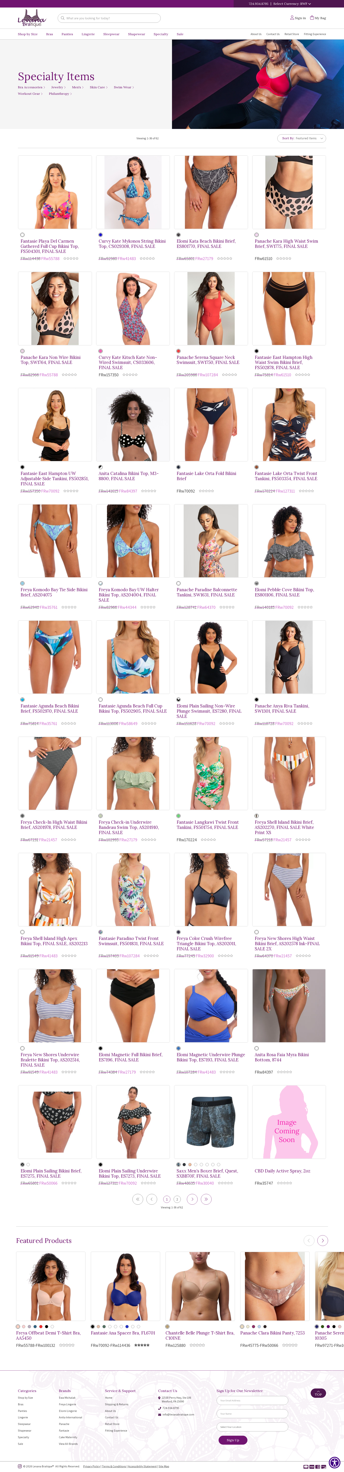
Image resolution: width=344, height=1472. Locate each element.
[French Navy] (178, 467)
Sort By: (288, 138)
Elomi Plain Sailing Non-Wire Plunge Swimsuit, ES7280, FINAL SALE (209, 711)
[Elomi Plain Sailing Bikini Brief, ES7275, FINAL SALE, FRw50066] (55, 1122)
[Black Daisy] (22, 1164)
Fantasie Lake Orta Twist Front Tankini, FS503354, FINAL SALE (286, 476)
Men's (77, 87)
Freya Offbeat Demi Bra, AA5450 (48, 1336)
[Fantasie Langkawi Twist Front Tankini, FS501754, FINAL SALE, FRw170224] (211, 773)
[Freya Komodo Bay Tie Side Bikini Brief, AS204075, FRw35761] (55, 541)
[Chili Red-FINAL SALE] (41, 1326)
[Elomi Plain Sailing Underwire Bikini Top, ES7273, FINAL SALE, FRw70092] (133, 1122)
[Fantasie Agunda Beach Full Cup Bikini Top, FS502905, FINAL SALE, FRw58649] (133, 657)
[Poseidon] (35, 1326)
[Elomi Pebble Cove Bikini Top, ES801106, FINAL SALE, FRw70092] (289, 541)
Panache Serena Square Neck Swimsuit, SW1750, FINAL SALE (208, 360)
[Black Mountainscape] (201, 1164)
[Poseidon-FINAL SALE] (52, 1326)
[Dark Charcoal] (207, 1164)
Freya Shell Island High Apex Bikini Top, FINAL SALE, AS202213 (54, 941)
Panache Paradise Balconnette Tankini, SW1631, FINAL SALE (207, 592)
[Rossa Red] (178, 351)
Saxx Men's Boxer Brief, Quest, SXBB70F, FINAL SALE (207, 1174)
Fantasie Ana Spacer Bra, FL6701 (123, 1333)
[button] (322, 1240)
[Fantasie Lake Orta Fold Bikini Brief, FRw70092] (211, 425)
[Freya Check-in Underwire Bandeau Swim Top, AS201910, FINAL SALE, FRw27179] (133, 773)
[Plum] (253, 1326)
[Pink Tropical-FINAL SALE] (178, 583)
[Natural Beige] (18, 1326)
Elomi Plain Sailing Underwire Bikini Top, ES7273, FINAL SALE (130, 1174)
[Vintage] (339, 1326)
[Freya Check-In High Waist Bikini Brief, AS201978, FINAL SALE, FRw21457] (55, 773)
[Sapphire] (127, 1326)
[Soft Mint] (100, 932)
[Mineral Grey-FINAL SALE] (29, 1326)
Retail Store (292, 34)
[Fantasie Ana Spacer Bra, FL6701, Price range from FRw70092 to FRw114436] (125, 1286)
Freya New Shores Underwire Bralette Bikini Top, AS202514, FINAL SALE (50, 1060)
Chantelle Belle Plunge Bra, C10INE (200, 1336)
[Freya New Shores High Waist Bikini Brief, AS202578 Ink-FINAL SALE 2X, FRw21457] (289, 890)
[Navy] (317, 1326)
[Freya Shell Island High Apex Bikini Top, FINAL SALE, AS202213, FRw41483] (55, 890)
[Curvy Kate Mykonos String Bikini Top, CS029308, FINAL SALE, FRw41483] (133, 192)
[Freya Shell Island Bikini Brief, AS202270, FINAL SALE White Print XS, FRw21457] (289, 773)
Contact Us (273, 34)
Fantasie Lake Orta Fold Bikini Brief (206, 476)
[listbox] (308, 138)
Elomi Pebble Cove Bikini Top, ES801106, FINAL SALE (284, 592)
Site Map (164, 1466)
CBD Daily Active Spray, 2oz (282, 1171)
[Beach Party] (22, 235)
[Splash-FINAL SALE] (22, 699)
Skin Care (98, 87)
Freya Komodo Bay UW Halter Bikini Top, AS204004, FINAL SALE (129, 595)
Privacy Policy (91, 1466)
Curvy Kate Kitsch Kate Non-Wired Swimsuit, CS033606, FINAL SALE (128, 362)
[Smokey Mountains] (178, 1164)
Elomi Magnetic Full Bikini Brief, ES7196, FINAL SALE (131, 1057)
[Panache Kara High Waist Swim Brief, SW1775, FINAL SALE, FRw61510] (289, 192)
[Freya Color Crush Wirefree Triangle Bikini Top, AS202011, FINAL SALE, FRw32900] (211, 890)
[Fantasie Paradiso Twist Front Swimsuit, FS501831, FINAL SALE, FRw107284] (133, 890)
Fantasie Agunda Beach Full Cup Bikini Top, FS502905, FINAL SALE (133, 709)
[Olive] (104, 1326)
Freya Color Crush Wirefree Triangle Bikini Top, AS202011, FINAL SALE (206, 943)
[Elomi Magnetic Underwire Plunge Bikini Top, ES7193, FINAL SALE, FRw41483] (211, 1006)
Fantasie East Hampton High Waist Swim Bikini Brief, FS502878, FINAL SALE (283, 362)
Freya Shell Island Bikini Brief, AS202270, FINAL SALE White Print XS (284, 827)
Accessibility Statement (142, 1466)
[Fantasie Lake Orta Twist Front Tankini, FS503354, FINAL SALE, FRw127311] (289, 425)
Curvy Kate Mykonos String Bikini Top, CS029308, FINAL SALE (132, 244)
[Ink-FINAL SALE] (178, 932)
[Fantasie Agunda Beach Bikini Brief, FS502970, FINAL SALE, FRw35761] (55, 657)
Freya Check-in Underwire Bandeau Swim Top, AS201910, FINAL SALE (129, 827)
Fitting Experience (315, 34)
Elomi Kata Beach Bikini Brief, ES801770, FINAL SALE (206, 244)
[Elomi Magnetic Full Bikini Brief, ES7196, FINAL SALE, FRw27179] (133, 1006)
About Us (256, 34)
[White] (138, 1326)
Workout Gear (29, 94)
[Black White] (100, 467)
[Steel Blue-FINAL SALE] (133, 1326)
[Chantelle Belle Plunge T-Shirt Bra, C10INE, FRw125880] (200, 1286)
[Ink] (256, 932)
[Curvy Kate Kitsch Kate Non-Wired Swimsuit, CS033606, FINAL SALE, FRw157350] (133, 308)
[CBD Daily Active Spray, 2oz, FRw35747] (289, 1122)
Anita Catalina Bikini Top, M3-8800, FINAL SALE (129, 476)
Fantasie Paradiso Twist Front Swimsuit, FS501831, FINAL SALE (131, 941)
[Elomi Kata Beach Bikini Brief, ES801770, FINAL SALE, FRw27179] (211, 192)
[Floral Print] (100, 351)
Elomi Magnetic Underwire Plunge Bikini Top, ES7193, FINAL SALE (211, 1057)
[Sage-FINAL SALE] (121, 1326)
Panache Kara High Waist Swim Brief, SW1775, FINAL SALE (286, 244)
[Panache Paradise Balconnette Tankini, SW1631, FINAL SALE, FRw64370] (211, 541)
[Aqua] (22, 583)
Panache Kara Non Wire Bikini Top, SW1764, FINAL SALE (51, 360)
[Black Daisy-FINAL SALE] (28, 1164)
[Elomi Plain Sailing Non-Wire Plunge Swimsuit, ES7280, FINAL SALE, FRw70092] (211, 657)
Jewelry (57, 87)
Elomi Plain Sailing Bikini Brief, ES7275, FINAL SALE (51, 1174)
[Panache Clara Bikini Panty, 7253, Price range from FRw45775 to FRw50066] (275, 1286)
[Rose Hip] (23, 1326)
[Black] (178, 235)
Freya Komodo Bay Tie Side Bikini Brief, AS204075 (54, 592)
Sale (180, 34)
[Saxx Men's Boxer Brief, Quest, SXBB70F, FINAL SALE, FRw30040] (211, 1122)
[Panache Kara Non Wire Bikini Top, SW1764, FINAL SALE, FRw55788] (55, 308)
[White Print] (256, 816)
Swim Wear (123, 87)
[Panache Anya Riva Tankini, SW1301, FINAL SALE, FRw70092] (289, 657)
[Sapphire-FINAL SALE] (178, 1048)
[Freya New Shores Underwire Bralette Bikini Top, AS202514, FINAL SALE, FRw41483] (55, 1006)
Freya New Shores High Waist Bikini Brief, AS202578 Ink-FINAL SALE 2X (287, 943)
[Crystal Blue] (259, 1326)
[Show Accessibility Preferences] (334, 1462)
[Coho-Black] (184, 1164)
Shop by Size (28, 34)
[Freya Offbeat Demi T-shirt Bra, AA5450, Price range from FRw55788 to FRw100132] (50, 1286)
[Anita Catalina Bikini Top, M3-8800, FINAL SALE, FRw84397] (133, 425)
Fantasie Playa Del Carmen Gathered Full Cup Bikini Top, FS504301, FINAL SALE (50, 246)
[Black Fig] (265, 1326)
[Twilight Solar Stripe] (218, 1164)
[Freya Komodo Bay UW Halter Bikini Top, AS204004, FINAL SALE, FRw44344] (133, 541)
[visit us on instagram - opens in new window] (20, 1467)
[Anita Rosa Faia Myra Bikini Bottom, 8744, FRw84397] (289, 1006)
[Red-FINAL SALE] (110, 1326)
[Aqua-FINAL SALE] (100, 583)
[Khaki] (100, 816)
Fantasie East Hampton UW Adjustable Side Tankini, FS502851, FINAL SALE (55, 478)
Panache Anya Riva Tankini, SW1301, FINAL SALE (282, 709)
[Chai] (248, 1326)
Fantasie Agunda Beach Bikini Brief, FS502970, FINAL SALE (50, 709)
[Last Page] (206, 1199)
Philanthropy (59, 94)
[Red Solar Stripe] (213, 1164)
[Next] (192, 1199)
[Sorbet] (178, 816)
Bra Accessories (30, 87)
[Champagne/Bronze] (242, 1326)
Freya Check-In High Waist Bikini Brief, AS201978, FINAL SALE (54, 825)
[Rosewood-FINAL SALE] (115, 1326)
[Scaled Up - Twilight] (195, 1164)
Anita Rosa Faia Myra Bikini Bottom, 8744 (282, 1057)
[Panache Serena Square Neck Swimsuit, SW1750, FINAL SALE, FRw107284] (211, 308)
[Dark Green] (322, 1326)
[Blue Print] (100, 235)
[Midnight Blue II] (190, 1164)
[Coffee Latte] (167, 1326)
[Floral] (256, 1048)
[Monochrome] (22, 816)
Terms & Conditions (114, 1466)
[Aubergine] (328, 1326)
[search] (63, 18)
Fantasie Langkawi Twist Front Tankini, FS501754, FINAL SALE (208, 825)
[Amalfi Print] (256, 235)
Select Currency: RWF (290, 4)
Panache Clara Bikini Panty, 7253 (272, 1333)
